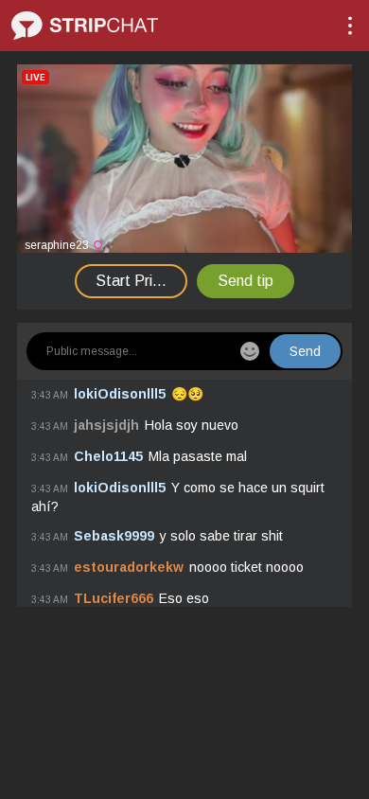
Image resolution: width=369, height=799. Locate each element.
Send (305, 351)
